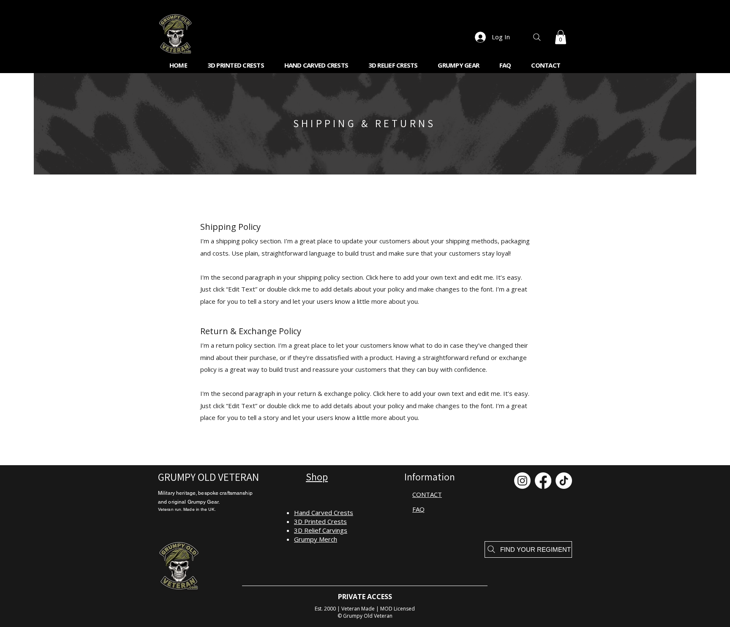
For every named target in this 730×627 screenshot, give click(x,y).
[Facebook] (543, 480)
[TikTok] (564, 480)
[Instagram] (522, 480)
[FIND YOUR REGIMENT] (537, 37)
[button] (561, 37)
